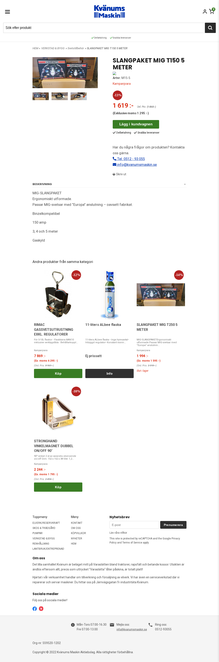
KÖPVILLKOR (78, 533)
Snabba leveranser (121, 38)
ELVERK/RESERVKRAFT (46, 522)
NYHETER (76, 538)
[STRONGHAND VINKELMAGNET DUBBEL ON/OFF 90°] (58, 411)
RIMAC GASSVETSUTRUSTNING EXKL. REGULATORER (53, 329)
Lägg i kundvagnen (135, 124)
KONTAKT (76, 522)
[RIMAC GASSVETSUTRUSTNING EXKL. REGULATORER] (58, 294)
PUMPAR (38, 533)
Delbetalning (100, 38)
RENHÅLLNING (41, 543)
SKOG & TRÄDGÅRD (44, 528)
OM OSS (76, 528)
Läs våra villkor (118, 532)
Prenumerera (173, 525)
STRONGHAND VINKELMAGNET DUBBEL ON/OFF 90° (53, 446)
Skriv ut (120, 174)
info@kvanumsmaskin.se (136, 164)
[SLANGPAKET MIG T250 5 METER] (161, 294)
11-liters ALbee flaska (103, 325)
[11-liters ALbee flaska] (109, 294)
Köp (58, 373)
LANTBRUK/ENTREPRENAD (48, 548)
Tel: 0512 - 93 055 (130, 159)
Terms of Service (132, 542)
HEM (35, 48)
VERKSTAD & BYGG (53, 48)
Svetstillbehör (76, 48)
